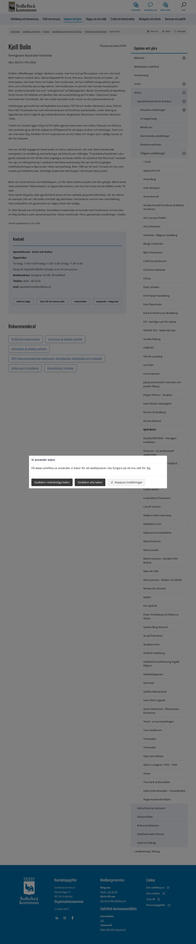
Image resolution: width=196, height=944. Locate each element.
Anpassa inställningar (128, 482)
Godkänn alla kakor (90, 482)
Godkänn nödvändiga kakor (52, 482)
